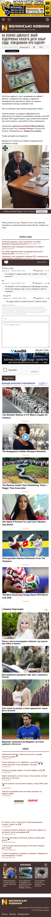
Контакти (12, 914)
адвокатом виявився (22, 126)
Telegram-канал (26, 222)
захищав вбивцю (26, 128)
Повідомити (42, 211)
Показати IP (5, 271)
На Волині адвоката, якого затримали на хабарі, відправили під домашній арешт (21, 242)
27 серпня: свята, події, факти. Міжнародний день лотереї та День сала (22, 823)
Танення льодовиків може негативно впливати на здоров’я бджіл (22, 792)
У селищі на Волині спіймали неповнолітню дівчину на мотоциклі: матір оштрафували (24, 831)
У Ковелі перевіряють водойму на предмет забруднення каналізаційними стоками (25, 854)
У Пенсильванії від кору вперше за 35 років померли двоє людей (23, 846)
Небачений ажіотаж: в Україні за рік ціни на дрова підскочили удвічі (22, 755)
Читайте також (25, 237)
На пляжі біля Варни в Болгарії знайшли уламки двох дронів (23, 838)
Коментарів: (24, 47)
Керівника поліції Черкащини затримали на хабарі (22, 246)
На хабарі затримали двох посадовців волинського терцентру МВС (22, 252)
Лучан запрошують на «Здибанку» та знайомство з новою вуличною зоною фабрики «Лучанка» (22, 763)
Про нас (5, 914)
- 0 (48, 283)
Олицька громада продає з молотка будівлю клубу (22, 770)
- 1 (48, 271)
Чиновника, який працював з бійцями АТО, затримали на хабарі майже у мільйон (25, 257)
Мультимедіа (25, 864)
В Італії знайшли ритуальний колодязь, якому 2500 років (25, 783)
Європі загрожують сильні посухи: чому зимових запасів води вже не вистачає (24, 776)
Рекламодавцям (23, 914)
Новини (25, 749)
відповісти (39, 270)
